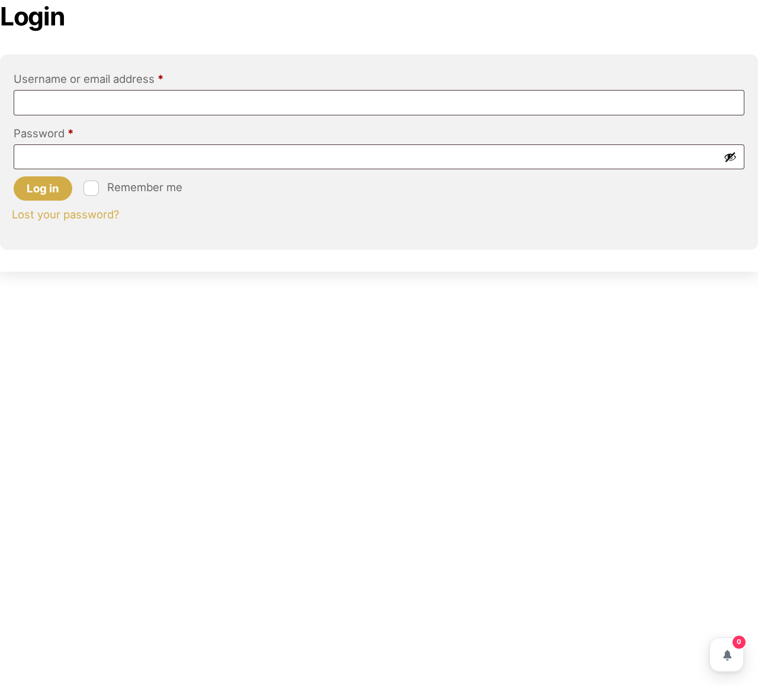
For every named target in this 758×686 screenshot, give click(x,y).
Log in (43, 188)
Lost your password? (65, 214)
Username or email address (111, 78)
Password (66, 133)
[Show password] (730, 156)
